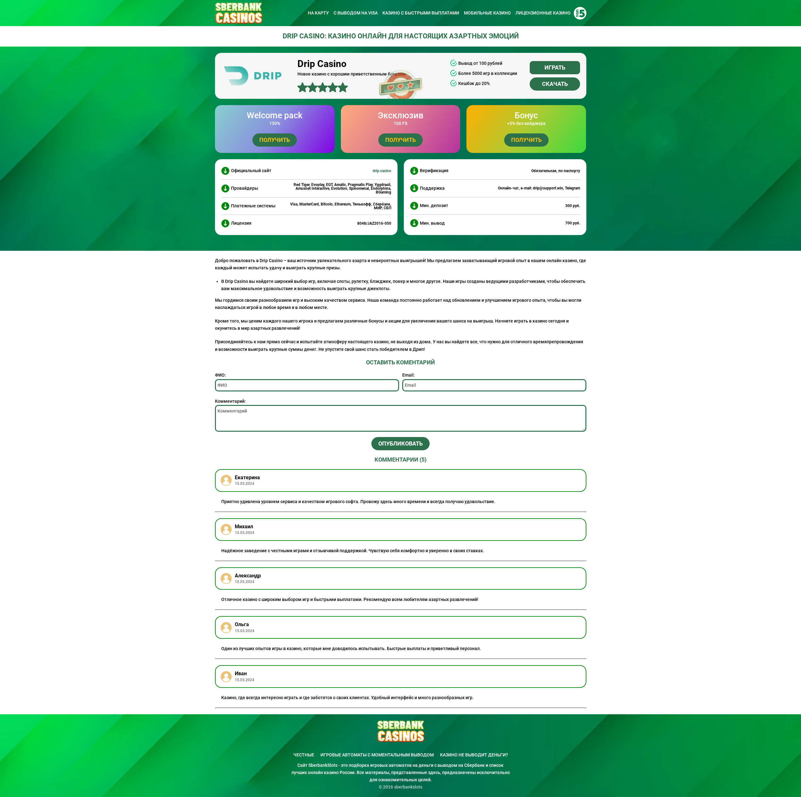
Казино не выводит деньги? (474, 754)
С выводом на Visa (356, 12)
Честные (303, 754)
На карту (318, 12)
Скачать (555, 84)
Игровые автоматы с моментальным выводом (377, 754)
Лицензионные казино (543, 12)
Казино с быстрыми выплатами (420, 12)
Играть (554, 67)
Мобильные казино (487, 12)
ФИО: (220, 375)
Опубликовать (400, 443)
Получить (274, 140)
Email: (408, 375)
